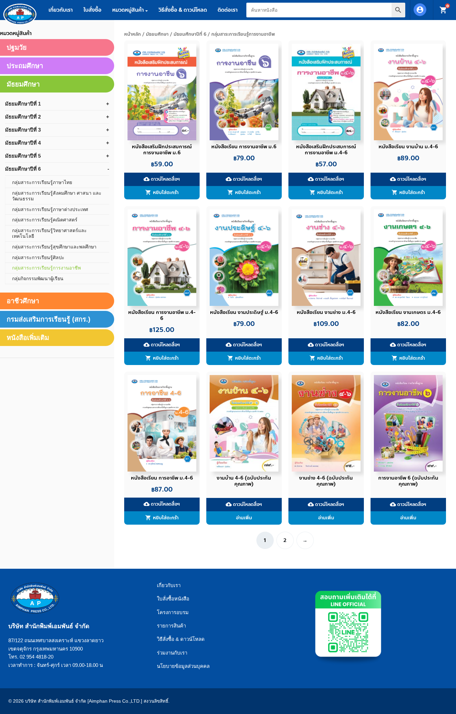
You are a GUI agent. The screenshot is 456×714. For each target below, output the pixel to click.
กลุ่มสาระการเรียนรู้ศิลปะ (38, 257)
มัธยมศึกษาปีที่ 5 (23, 156)
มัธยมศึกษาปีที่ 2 (23, 117)
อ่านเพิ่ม (244, 517)
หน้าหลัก (132, 34)
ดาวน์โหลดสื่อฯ (162, 179)
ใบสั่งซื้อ (92, 10)
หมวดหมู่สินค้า (128, 10)
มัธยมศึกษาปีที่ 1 (23, 104)
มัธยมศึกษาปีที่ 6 (190, 34)
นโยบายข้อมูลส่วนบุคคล (183, 666)
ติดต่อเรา (228, 10)
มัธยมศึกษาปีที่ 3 (23, 130)
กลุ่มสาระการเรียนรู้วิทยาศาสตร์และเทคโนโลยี (49, 233)
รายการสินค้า (171, 626)
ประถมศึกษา (25, 65)
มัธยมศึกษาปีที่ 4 (23, 143)
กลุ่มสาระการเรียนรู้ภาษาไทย (42, 182)
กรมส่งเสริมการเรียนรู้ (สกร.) (48, 319)
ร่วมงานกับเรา (172, 653)
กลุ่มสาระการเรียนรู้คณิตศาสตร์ (44, 219)
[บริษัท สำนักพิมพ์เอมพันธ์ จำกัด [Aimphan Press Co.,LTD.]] (19, 14)
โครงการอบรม (173, 612)
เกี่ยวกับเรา (60, 10)
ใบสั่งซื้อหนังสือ (173, 598)
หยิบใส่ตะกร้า (166, 192)
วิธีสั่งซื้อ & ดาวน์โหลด (183, 10)
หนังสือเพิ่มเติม (28, 337)
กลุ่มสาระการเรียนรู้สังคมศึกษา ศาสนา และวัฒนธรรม (56, 195)
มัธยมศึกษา (157, 34)
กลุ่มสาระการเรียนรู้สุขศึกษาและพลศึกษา (54, 246)
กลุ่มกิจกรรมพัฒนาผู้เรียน (37, 278)
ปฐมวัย (17, 47)
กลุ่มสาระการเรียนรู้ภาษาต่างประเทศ (50, 209)
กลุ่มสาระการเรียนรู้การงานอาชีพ (46, 268)
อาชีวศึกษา (23, 301)
